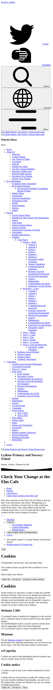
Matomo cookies (15, 640)
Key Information (14, 181)
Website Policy (18, 530)
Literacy (31, 279)
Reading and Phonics (21, 235)
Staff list (15, 164)
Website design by (19, 544)
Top (3, 549)
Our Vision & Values (21, 159)
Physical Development (38, 276)
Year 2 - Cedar (29, 335)
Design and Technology (22, 425)
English (15, 398)
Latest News (12, 493)
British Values (18, 193)
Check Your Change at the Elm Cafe (22, 496)
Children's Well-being (26, 359)
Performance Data (19, 201)
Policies (15, 208)
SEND (15, 203)
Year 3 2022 (22, 413)
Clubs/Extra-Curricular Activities (26, 230)
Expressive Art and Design (39, 286)
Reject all (6, 579)
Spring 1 (32, 249)
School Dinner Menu (21, 215)
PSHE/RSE (17, 440)
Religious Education (20, 437)
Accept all (16, 579)
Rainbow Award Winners (28, 352)
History (15, 430)
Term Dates (17, 223)
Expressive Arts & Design (28, 396)
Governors (16, 162)
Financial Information (21, 198)
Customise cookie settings (33, 579)
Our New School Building (23, 169)
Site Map (10, 519)
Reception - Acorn (31, 288)
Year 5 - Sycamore (31, 342)
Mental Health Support (22, 174)
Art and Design (18, 406)
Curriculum (11, 362)
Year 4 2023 (22, 415)
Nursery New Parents (21, 179)
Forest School (18, 410)
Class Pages (22, 240)
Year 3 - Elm (28, 337)
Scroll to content (8, 2)
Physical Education (20, 435)
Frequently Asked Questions (35, 260)
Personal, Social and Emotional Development (38, 311)
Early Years (17, 371)
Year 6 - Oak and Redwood (34, 345)
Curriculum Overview (21, 366)
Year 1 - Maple (29, 332)
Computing (17, 408)
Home (9, 149)
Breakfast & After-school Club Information (30, 218)
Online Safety (18, 420)
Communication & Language (36, 267)
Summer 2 (32, 257)
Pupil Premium (18, 205)
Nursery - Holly (29, 242)
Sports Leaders (23, 357)
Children (15, 237)
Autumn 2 (32, 247)
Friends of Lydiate (20, 166)
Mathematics (33, 281)
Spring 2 (32, 252)
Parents (10, 213)
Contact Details (18, 157)
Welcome (16, 154)
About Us (11, 152)
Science (15, 403)
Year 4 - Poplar (29, 340)
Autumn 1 (32, 244)
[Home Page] (23, 133)
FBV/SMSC (17, 418)
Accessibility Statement (22, 525)
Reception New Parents (22, 176)
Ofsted (15, 210)
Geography (17, 427)
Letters (15, 220)
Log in (9, 445)
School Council (24, 354)
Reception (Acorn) (25, 376)
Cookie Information (20, 527)
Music (14, 423)
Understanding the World (39, 284)
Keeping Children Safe (22, 171)
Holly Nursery (23, 374)
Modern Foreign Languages (24, 432)
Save (25, 687)
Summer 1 (32, 254)
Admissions (17, 196)
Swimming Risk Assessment (24, 183)
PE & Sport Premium (21, 186)
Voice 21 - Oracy (19, 369)
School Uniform (19, 227)
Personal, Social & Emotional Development (38, 272)
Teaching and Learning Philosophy (27, 364)
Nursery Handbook (36, 264)
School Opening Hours (22, 225)
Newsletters (17, 232)
